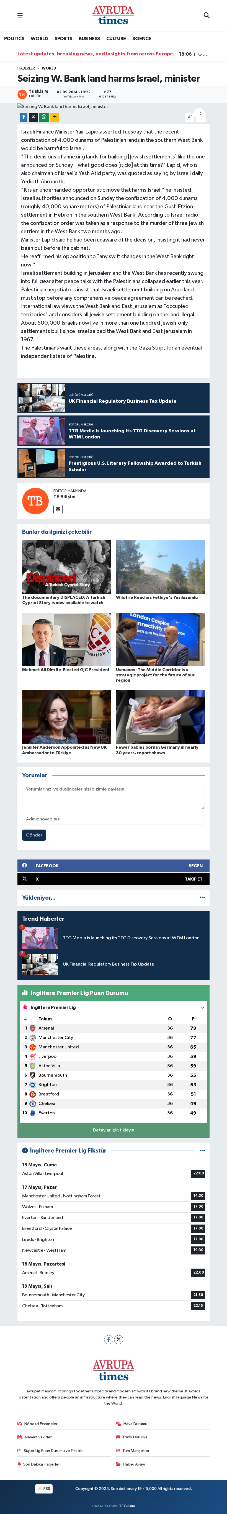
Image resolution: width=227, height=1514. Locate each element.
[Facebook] (108, 1339)
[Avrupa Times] (113, 15)
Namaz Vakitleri (39, 1437)
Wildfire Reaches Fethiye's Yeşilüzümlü (157, 597)
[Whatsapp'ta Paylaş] (44, 117)
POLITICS (14, 38)
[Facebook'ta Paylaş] (23, 117)
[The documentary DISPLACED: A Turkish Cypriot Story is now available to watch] (66, 566)
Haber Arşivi (134, 1464)
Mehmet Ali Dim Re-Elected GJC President (66, 670)
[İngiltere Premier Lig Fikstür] (202, 1150)
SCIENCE (141, 38)
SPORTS (63, 38)
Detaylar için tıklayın (113, 1130)
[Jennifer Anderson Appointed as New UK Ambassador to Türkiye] (66, 717)
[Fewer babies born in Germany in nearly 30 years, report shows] (160, 717)
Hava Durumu (135, 1424)
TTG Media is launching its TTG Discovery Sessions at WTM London (194, 54)
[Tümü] (202, 897)
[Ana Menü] (20, 15)
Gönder (34, 835)
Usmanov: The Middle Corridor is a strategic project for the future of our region (155, 675)
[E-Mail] (58, 509)
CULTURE (116, 38)
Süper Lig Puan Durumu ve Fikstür (53, 1451)
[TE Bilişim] (35, 501)
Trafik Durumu (134, 1437)
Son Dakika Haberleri (42, 1464)
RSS (46, 1489)
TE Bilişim (64, 496)
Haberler (26, 68)
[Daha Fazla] (54, 117)
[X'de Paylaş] (33, 117)
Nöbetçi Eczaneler (41, 1424)
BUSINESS (89, 38)
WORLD (39, 38)
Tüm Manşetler (135, 1451)
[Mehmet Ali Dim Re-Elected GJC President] (66, 639)
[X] (118, 1339)
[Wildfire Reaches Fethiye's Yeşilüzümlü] (160, 566)
